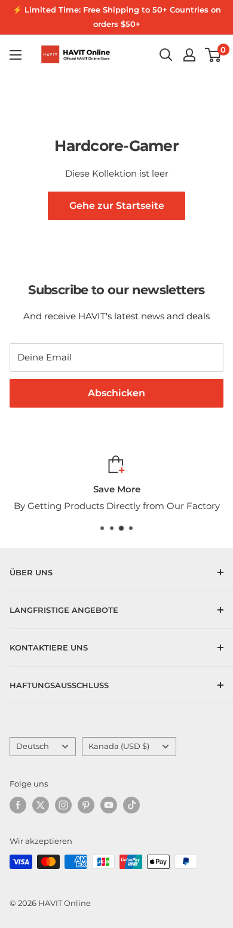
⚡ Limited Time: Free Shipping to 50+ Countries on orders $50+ (117, 17)
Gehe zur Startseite (116, 205)
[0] (213, 55)
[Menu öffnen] (16, 55)
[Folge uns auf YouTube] (108, 805)
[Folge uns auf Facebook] (18, 805)
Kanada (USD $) (118, 746)
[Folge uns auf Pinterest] (86, 805)
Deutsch (32, 746)
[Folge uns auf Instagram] (63, 805)
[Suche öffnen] (166, 54)
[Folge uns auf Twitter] (40, 805)
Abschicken (116, 393)
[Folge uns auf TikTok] (131, 805)
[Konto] (189, 54)
